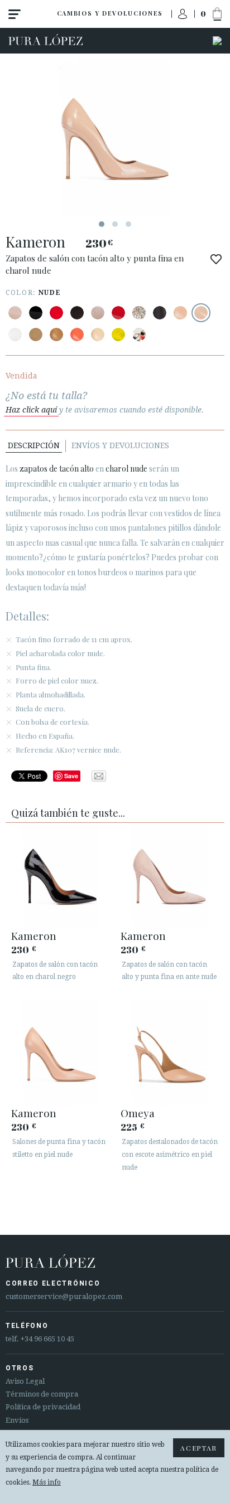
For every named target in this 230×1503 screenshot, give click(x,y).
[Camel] (35, 334)
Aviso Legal (25, 1381)
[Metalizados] (139, 312)
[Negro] (35, 312)
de (57, 468)
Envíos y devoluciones (120, 445)
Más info (46, 1482)
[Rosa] (77, 334)
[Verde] (118, 334)
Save (71, 776)
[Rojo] (56, 312)
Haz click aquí (31, 409)
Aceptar (198, 1447)
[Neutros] (97, 334)
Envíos (17, 1420)
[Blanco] (15, 334)
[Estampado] (139, 334)
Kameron (33, 935)
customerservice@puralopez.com (64, 1296)
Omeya (138, 1113)
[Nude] (15, 312)
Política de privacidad (43, 1407)
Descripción (34, 445)
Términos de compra (42, 1394)
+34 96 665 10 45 (47, 1339)
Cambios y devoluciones (110, 13)
